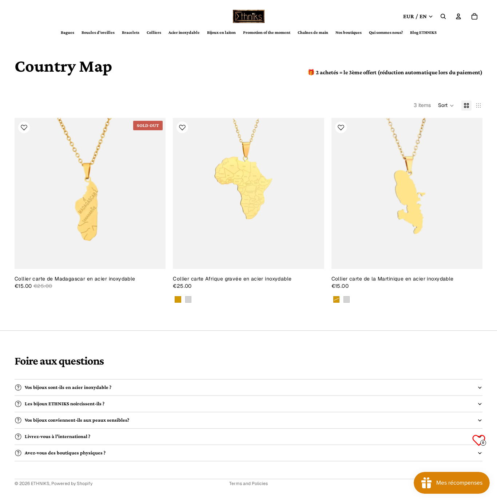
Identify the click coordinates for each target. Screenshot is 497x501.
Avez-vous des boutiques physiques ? (65, 453)
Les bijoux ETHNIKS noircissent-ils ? (64, 403)
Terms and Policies (248, 483)
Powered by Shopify (71, 483)
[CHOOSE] (312, 258)
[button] (446, 106)
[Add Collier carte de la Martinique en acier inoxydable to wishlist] (341, 127)
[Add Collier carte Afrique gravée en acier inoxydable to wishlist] (182, 127)
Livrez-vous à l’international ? (57, 436)
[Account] (458, 16)
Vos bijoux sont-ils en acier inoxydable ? (68, 387)
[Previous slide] (25, 194)
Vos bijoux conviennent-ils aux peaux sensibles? (77, 420)
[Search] (443, 16)
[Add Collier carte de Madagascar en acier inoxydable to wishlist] (24, 127)
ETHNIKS (40, 483)
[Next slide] (155, 194)
